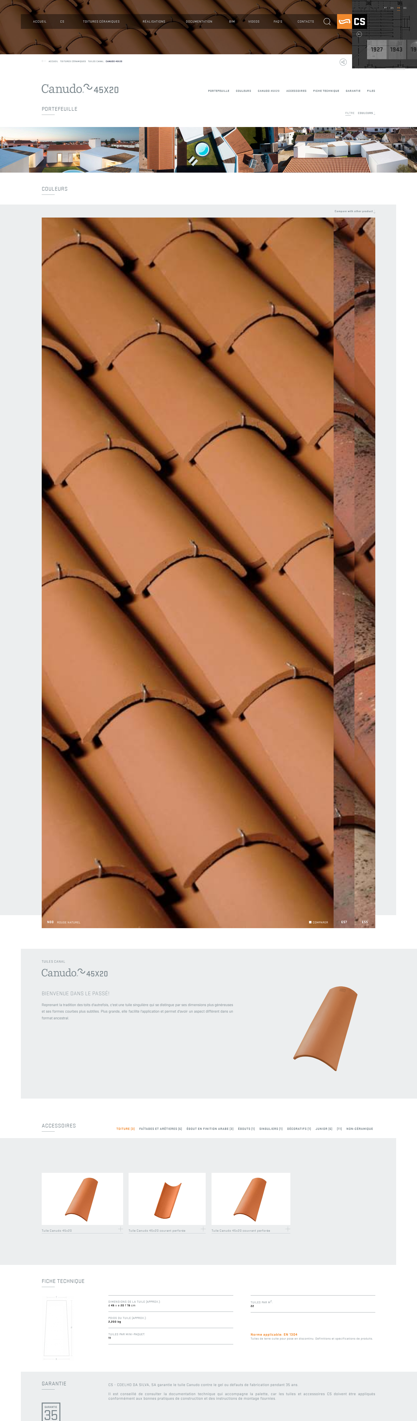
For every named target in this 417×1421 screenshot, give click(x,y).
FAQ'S (278, 22)
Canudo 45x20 (114, 61)
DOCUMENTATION (199, 22)
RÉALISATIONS (154, 22)
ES (405, 8)
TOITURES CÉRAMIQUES (101, 22)
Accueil (54, 61)
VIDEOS (254, 22)
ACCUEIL (40, 22)
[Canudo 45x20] (325, 1085)
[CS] (352, 28)
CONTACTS (306, 22)
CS (62, 22)
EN (392, 8)
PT (385, 8)
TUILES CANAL (97, 61)
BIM (232, 22)
